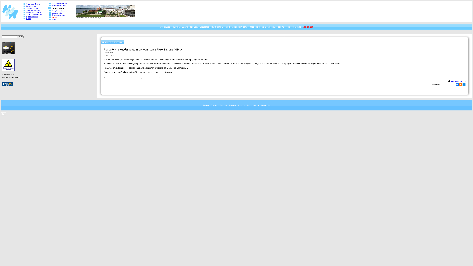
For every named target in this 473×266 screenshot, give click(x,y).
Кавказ (54, 17)
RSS (249, 105)
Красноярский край (33, 10)
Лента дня (241, 105)
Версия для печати (458, 82)
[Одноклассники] (460, 84)
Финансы (194, 27)
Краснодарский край (59, 3)
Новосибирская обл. (58, 6)
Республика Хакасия (59, 11)
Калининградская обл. (34, 15)
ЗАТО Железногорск (33, 12)
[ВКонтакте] (457, 84)
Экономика (165, 27)
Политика (176, 27)
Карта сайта (265, 105)
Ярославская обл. (58, 15)
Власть (185, 27)
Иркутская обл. (31, 6)
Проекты (206, 105)
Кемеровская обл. (32, 8)
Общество (204, 27)
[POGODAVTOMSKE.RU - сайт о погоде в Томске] (8, 54)
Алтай (53, 19)
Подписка (223, 105)
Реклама (232, 105)
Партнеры (214, 105)
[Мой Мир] (464, 84)
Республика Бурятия (33, 4)
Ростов (28, 19)
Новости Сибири (294, 27)
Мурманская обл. (32, 17)
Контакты (256, 105)
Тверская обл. (56, 13)
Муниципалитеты (239, 27)
